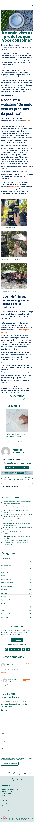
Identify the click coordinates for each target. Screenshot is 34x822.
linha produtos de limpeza (10, 789)
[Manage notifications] (4, 817)
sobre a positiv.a (7, 793)
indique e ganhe (7, 810)
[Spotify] (19, 649)
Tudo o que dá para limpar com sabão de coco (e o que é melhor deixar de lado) (17, 420)
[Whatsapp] (14, 773)
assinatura (5, 808)
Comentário (6, 710)
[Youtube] (11, 649)
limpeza (4, 806)
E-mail (4, 741)
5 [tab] (22, 442)
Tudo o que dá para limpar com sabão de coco (16, 435)
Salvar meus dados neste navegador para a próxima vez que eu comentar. (16, 758)
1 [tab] (9, 442)
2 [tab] (12, 442)
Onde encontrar (7, 796)
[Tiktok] (23, 649)
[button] (6, 467)
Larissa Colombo (14, 187)
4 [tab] (18, 442)
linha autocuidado (7, 791)
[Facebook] (6, 649)
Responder (3, 672)
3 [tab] (15, 442)
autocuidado (6, 804)
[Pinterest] (28, 649)
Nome (3, 734)
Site (2, 749)
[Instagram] (15, 649)
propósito (5, 812)
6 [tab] (25, 442)
